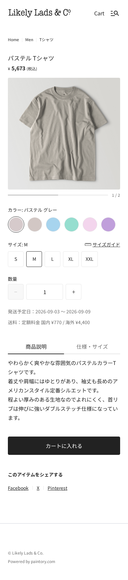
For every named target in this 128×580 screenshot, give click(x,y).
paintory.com (43, 561)
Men (29, 39)
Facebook (18, 488)
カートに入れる (64, 446)
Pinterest (57, 488)
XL (71, 259)
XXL (90, 259)
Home (13, 39)
